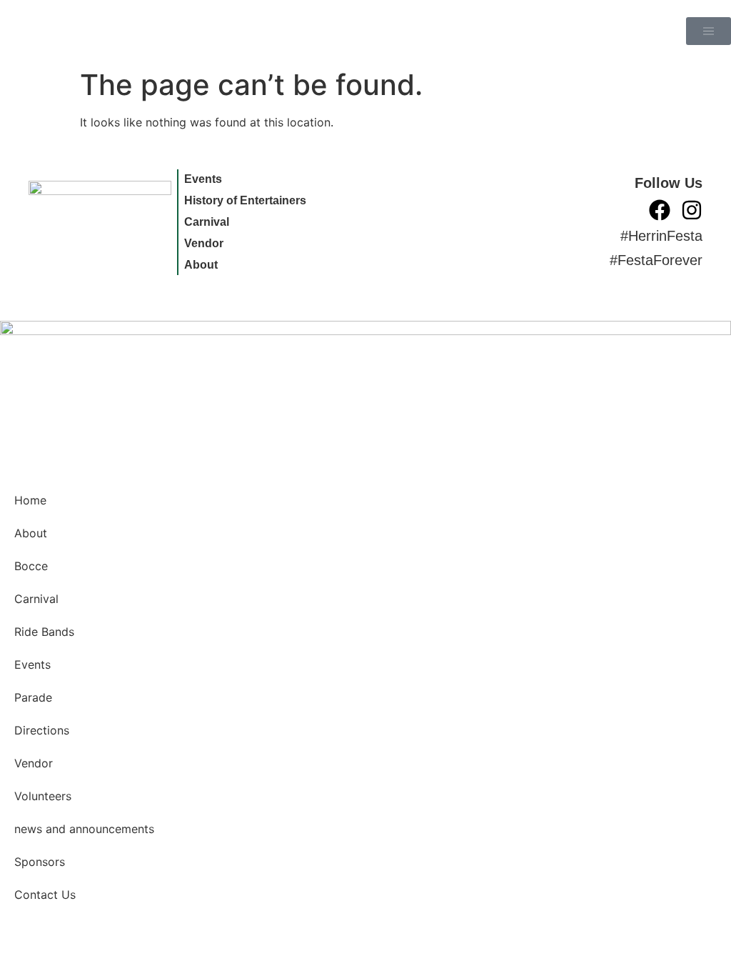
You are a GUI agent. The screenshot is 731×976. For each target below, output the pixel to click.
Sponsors (39, 862)
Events (203, 179)
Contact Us (45, 894)
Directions (41, 730)
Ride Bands (44, 631)
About (201, 265)
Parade (33, 697)
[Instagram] (691, 210)
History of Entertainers (245, 200)
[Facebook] (659, 210)
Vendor (203, 243)
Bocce (31, 566)
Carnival (206, 222)
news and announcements (84, 829)
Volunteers (42, 796)
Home (30, 500)
